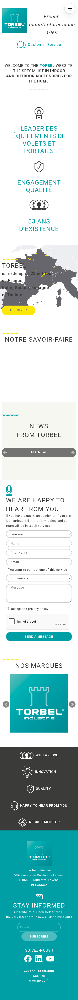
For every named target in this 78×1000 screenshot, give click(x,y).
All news (39, 452)
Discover (18, 310)
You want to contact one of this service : (38, 569)
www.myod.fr (39, 980)
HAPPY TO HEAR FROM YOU (43, 806)
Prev (6, 704)
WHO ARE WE (47, 755)
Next (72, 704)
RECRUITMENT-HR (44, 822)
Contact (40, 885)
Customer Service (44, 44)
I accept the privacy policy (29, 608)
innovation (45, 772)
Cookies (39, 976)
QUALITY (43, 788)
